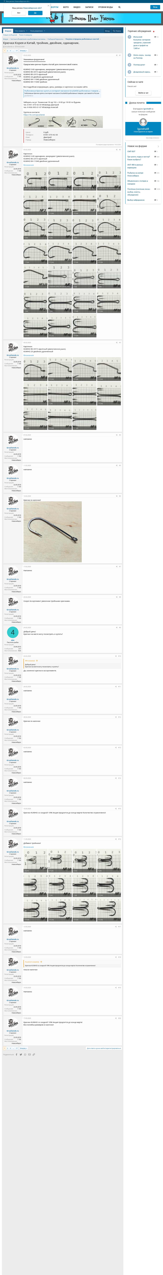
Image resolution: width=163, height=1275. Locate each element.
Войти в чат (143, 93)
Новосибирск (16, 81)
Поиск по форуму (25, 35)
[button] (26, 31)
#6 (120, 496)
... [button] (13, 51)
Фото (66, 7)
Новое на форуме (137, 146)
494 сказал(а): (30, 661)
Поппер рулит (139, 65)
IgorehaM (147, 109)
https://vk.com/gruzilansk (34, 114)
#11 (119, 687)
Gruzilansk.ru (9, 46)
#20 (119, 1018)
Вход (155, 7)
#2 (120, 150)
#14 (119, 778)
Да (35, 13)
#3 (120, 343)
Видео (77, 7)
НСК (19, 651)
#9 (120, 627)
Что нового (20, 31)
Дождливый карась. (142, 72)
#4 (120, 435)
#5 (120, 465)
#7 (120, 567)
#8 (120, 597)
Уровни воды (105, 7)
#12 (119, 717)
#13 (119, 748)
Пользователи (36, 31)
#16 (119, 839)
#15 (119, 809)
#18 (119, 957)
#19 (119, 988)
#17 (119, 927)
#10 (119, 656)
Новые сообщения (10, 35)
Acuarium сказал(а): (32, 962)
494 (12, 640)
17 (17, 51)
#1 (120, 55)
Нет (18, 13)
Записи (89, 7)
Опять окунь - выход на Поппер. (142, 56)
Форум (54, 7)
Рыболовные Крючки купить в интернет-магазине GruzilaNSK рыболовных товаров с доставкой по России (71, 91)
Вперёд (23, 51)
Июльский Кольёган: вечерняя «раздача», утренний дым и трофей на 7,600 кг (142, 42)
